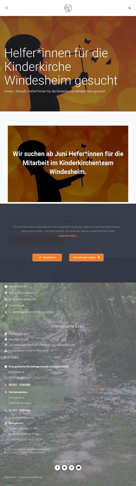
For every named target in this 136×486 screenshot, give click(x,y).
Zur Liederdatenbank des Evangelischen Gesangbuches (42, 345)
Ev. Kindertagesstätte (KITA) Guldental (31, 312)
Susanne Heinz (37, 452)
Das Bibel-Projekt (19, 339)
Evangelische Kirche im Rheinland (28, 350)
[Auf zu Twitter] (64, 467)
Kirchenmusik (17, 305)
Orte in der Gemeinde (21, 292)
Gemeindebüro (18, 286)
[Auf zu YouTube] (78, 467)
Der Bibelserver (18, 333)
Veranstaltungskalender (23, 299)
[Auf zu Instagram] (71, 467)
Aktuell (21, 91)
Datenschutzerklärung (30, 477)
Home (8, 91)
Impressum (10, 477)
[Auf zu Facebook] (57, 467)
